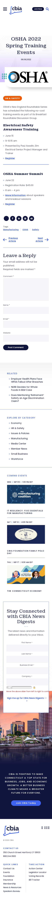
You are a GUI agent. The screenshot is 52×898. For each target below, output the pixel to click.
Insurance (8, 879)
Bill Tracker (34, 879)
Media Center (18, 443)
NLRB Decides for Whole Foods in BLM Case (24, 388)
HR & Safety (17, 428)
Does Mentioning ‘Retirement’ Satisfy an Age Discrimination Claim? (27, 398)
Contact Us (8, 868)
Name (6, 305)
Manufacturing (11, 229)
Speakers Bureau (11, 891)
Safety (35, 229)
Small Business (19, 453)
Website (6, 333)
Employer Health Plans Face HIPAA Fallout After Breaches (27, 380)
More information (15, 195)
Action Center (36, 868)
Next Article (39, 240)
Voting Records (36, 876)
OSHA (25, 229)
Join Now (38, 9)
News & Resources (12, 887)
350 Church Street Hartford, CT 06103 (21, 852)
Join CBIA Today (26, 803)
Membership (9, 883)
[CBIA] (15, 11)
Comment (8, 276)
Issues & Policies (20, 433)
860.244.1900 (9, 856)
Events (6, 872)
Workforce (17, 459)
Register (10, 158)
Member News (19, 448)
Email (6, 319)
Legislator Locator (38, 872)
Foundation (8, 876)
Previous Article (13, 240)
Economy (16, 423)
